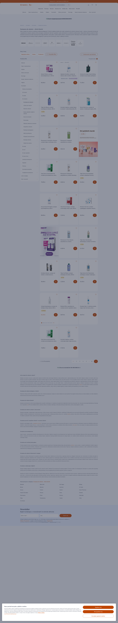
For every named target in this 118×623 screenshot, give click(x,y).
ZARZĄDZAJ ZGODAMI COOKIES (98, 616)
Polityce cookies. (41, 612)
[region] (59, 612)
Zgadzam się (98, 607)
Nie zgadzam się (98, 611)
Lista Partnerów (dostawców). (10, 614)
